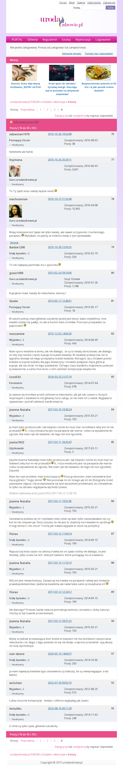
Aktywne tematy (71, 53)
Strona (14, 242)
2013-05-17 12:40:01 (60, 301)
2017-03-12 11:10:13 (60, 562)
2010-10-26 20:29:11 (60, 159)
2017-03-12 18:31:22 (60, 621)
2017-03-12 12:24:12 (60, 592)
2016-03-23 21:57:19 (60, 377)
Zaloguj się (109, 2)
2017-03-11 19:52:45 (60, 501)
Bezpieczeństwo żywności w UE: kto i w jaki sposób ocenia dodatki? (99, 87)
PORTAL (17, 39)
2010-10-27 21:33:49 (60, 199)
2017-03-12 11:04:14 (60, 533)
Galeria (81, 2)
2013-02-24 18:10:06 (60, 273)
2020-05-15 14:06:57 (60, 653)
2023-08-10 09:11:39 (60, 708)
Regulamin (49, 39)
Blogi (72, 2)
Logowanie (102, 39)
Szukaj (66, 39)
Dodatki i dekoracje (53, 102)
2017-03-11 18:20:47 (60, 442)
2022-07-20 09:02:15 (60, 682)
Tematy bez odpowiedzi (99, 53)
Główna (32, 39)
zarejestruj (79, 115)
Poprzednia (27, 109)
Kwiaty (72, 102)
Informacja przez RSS (26, 122)
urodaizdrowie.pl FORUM (25, 102)
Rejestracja (83, 39)
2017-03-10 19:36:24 (60, 409)
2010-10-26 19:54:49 (60, 134)
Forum (63, 2)
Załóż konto (94, 2)
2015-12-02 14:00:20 (60, 333)
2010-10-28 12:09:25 (60, 247)
